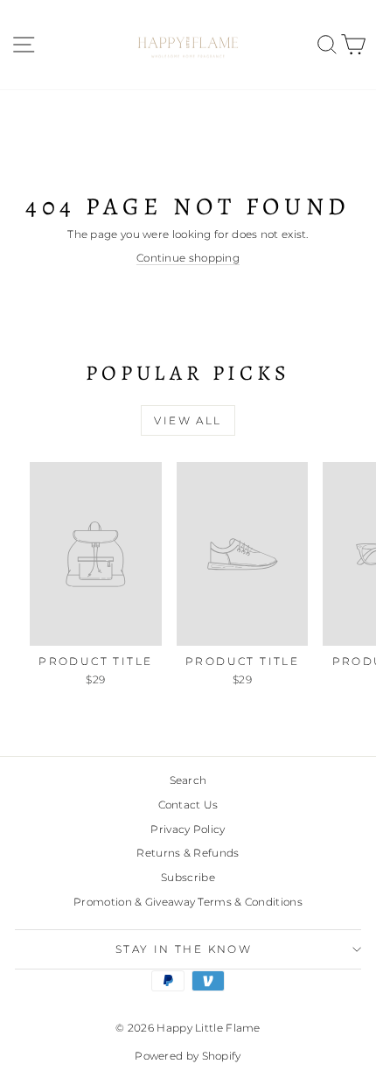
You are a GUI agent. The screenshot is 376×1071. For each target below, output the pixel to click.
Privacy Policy (187, 829)
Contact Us (188, 804)
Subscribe (188, 877)
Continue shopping (188, 257)
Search (188, 780)
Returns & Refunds (187, 852)
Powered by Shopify (187, 1055)
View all (187, 420)
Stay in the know (183, 949)
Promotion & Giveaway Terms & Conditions (188, 901)
